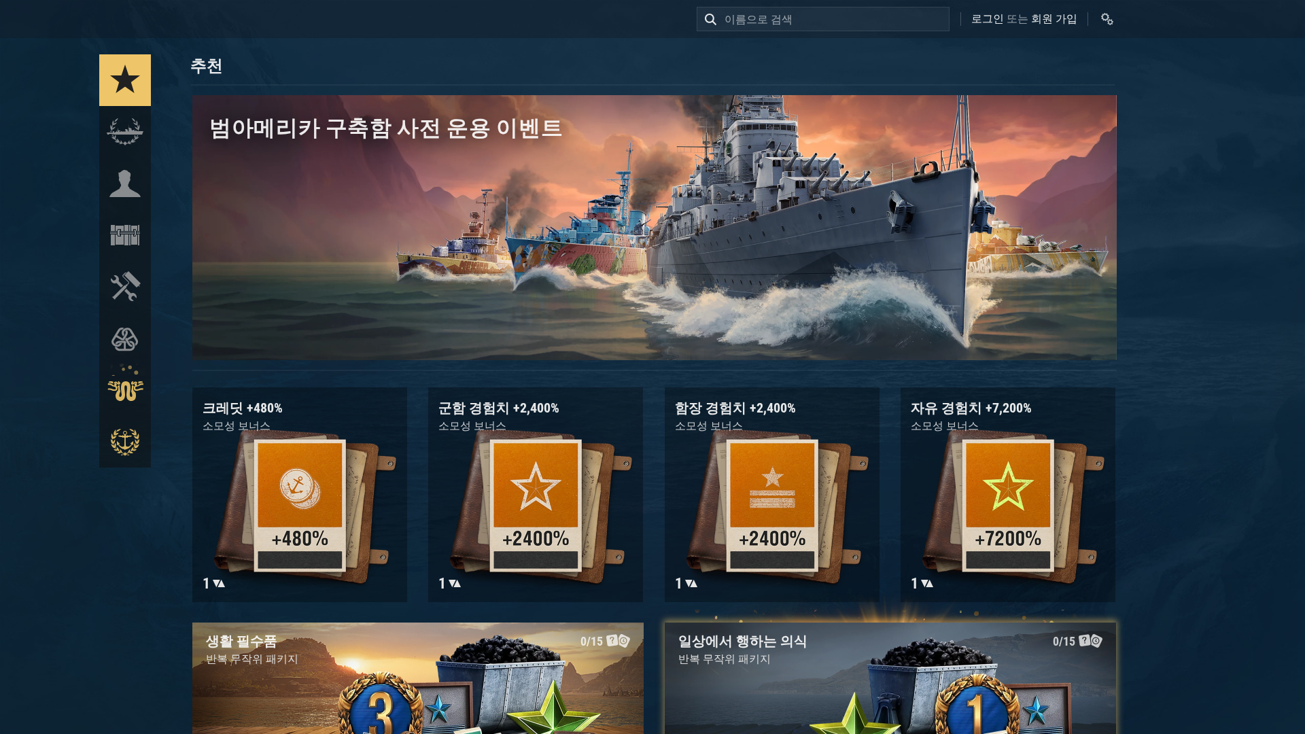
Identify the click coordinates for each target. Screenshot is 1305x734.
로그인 (987, 18)
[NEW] (125, 80)
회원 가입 (1054, 18)
